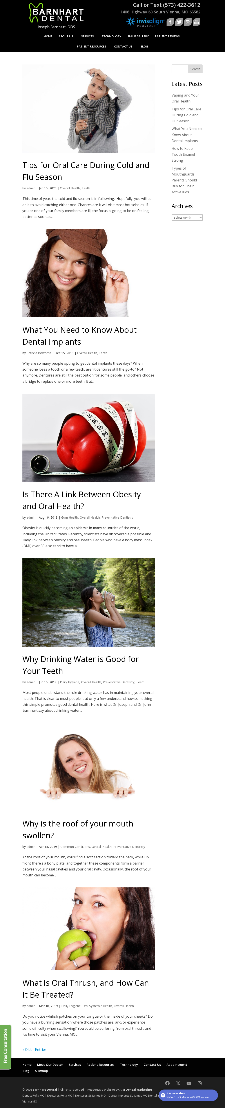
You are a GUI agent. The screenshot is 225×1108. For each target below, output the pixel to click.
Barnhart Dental (45, 1090)
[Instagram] (200, 1083)
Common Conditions (75, 847)
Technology (111, 36)
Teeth (86, 188)
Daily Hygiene (69, 682)
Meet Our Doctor (50, 1064)
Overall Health (70, 188)
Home (48, 36)
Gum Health (69, 517)
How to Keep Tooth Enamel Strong (183, 154)
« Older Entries (34, 1049)
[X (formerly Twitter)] (178, 1083)
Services (87, 36)
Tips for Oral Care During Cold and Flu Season (186, 115)
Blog (144, 46)
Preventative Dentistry (117, 517)
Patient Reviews (167, 36)
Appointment (177, 1064)
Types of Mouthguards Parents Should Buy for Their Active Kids (184, 180)
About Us (65, 36)
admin (31, 188)
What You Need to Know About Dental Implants (187, 134)
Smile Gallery (138, 36)
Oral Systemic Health (97, 1006)
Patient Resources (91, 46)
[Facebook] (167, 1083)
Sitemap (41, 1071)
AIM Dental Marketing (136, 1090)
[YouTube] (189, 1083)
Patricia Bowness (39, 353)
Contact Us (123, 46)
